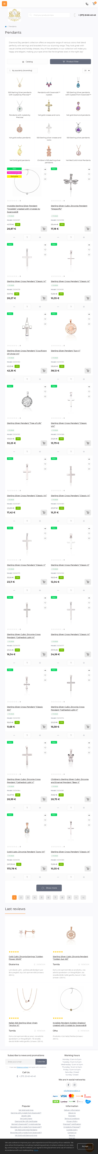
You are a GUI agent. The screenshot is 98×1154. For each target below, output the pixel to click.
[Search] (31, 15)
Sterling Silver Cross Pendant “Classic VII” (27, 495)
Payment (72, 1116)
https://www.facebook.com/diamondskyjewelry (68, 1084)
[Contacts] (87, 3)
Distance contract (22, 1067)
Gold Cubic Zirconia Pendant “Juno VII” (26, 852)
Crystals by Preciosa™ (72, 1127)
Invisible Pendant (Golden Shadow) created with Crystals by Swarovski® (69, 1024)
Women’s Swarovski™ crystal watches (26, 1124)
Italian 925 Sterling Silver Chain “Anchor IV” (23, 1024)
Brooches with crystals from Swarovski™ (26, 1133)
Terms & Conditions (72, 1118)
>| (83, 897)
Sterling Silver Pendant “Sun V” (65, 350)
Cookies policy (72, 1130)
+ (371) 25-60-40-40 (87, 15)
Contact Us (72, 1133)
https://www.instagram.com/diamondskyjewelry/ (74, 1084)
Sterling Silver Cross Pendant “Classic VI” (70, 495)
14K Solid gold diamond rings (26, 1135)
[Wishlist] (45, 174)
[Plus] (40, 237)
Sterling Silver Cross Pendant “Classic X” (70, 565)
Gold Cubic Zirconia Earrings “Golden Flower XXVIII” (26, 957)
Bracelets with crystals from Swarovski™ (26, 1127)
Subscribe (41, 1062)
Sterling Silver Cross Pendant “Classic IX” (70, 852)
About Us (72, 1113)
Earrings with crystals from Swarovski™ (26, 1113)
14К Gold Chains (26, 1118)
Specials (72, 1138)
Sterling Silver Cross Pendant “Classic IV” (26, 281)
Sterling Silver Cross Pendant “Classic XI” (70, 281)
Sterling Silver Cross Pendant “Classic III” (70, 634)
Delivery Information (72, 1110)
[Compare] (45, 179)
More (36, 1150)
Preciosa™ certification (72, 1124)
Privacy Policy (72, 1121)
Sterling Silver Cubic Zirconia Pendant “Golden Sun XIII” (70, 957)
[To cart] (44, 229)
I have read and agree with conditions (27, 1067)
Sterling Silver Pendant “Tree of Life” (24, 423)
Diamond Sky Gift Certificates (26, 1121)
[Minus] (14, 237)
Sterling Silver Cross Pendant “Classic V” (26, 565)
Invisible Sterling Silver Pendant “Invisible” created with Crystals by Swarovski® (23, 209)
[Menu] (4, 3)
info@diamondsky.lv (72, 1091)
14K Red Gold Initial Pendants (26, 1130)
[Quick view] (45, 169)
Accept (85, 1146)
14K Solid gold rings (26, 1110)
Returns (72, 1135)
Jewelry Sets (26, 1116)
